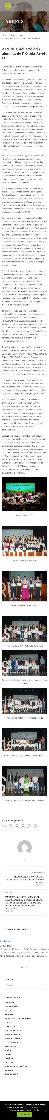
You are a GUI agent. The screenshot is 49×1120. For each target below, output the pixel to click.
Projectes (9, 1062)
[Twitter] (23, 826)
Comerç (8, 1023)
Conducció (10, 1027)
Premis (8, 1054)
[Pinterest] (29, 826)
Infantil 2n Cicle (12, 1035)
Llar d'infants (11, 1042)
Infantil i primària (13, 1038)
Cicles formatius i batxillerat (18, 1019)
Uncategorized (12, 1074)
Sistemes (9, 1070)
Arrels (8, 1011)
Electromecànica (13, 1031)
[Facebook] (11, 826)
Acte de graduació (14, 820)
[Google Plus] (17, 826)
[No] (45, 1110)
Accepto (24, 1115)
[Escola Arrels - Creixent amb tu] (13, 6)
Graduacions (5, 941)
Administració (11, 1007)
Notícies (8, 1050)
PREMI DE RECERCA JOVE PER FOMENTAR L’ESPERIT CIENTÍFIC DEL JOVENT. (25, 880)
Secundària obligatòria (16, 1066)
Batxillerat (10, 1015)
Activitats (9, 1003)
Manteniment (11, 1046)
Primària (9, 1058)
